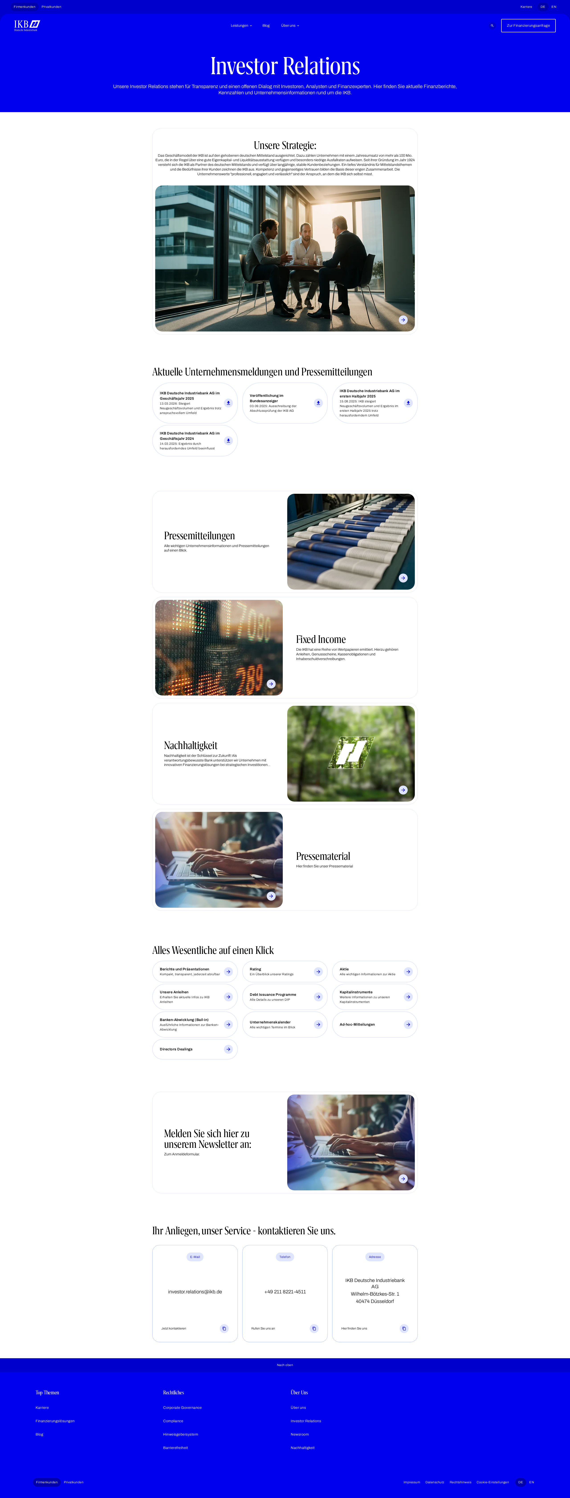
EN (554, 6)
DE (543, 6)
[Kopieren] (224, 1328)
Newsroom (300, 1434)
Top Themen (47, 1392)
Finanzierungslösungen (55, 1421)
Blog (266, 25)
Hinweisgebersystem (180, 1434)
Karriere (526, 6)
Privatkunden (51, 6)
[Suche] (492, 25)
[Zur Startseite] (27, 25)
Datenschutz (434, 1482)
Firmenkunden (24, 6)
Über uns (288, 25)
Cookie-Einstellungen (493, 1482)
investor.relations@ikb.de (195, 1291)
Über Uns (299, 1392)
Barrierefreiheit (175, 1448)
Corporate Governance (182, 1408)
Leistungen (239, 25)
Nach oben (285, 1365)
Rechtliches (173, 1392)
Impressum (412, 1482)
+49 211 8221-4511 (285, 1291)
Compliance (173, 1421)
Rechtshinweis (461, 1482)
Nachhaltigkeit (303, 1448)
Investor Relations (306, 1421)
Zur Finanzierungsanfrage (528, 25)
